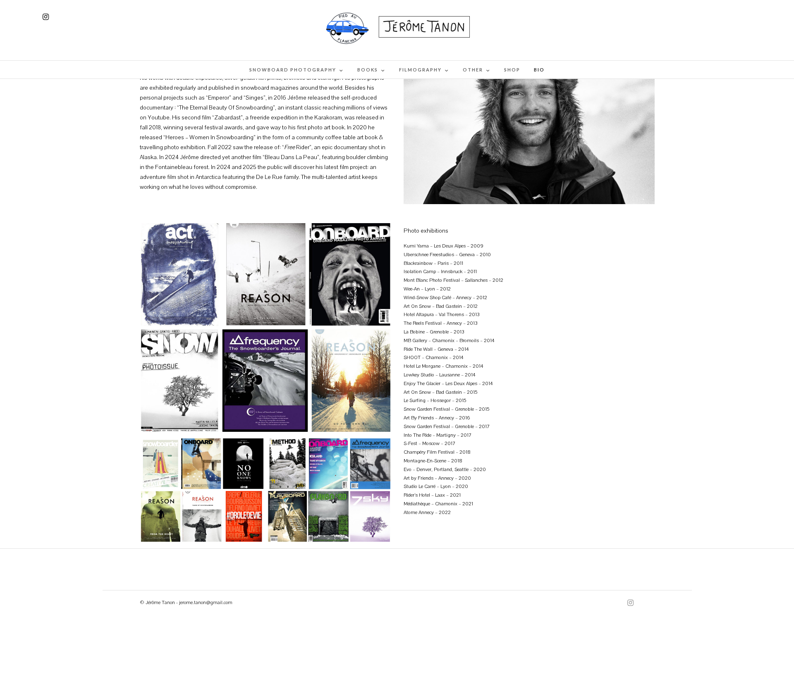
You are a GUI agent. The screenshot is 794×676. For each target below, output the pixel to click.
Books (367, 69)
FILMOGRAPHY (420, 69)
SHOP (512, 69)
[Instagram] (46, 17)
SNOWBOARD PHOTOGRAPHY (292, 69)
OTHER (473, 69)
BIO (539, 69)
